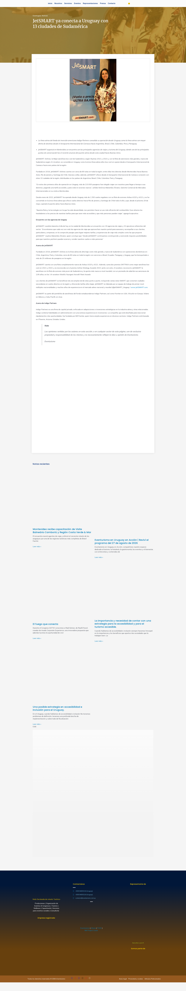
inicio (50, 3)
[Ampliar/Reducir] (16, 984)
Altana (93, 928)
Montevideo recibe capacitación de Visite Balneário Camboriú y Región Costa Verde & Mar (62, 530)
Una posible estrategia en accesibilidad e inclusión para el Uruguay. (57, 708)
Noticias (45, 16)
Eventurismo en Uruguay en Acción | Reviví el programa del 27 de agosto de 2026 (122, 541)
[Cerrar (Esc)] (2, 984)
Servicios (68, 3)
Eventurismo (85, 928)
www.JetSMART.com (139, 287)
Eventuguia (37, 16)
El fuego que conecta (45, 624)
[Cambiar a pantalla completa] (11, 984)
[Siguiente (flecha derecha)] (7, 989)
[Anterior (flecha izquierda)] (2, 989)
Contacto (111, 3)
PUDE (99, 928)
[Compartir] (7, 984)
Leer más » (37, 546)
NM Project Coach (91, 930)
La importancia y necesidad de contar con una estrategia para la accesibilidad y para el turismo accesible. (123, 624)
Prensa (103, 3)
